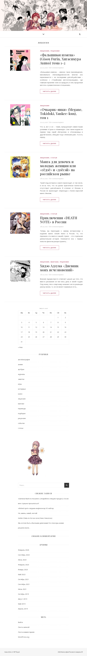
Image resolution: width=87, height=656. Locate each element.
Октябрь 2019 (23, 594)
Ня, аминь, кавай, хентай (27, 513)
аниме (20, 364)
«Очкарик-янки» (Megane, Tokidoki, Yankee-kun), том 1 (61, 113)
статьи (54, 158)
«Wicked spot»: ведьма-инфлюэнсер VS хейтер (36, 508)
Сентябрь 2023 (24, 555)
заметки (21, 379)
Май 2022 (21, 574)
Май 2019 (21, 604)
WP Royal (16, 652)
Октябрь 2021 (23, 579)
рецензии (55, 51)
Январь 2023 (23, 569)
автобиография (24, 359)
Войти (20, 622)
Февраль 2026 (23, 550)
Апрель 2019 (23, 609)
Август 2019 (22, 599)
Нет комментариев (56, 68)
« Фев (20, 347)
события (21, 423)
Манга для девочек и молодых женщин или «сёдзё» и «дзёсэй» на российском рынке (58, 167)
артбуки (21, 369)
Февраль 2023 (23, 565)
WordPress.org (23, 637)
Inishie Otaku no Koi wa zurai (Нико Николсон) (35, 518)
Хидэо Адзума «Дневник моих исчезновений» (59, 267)
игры (20, 384)
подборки (21, 413)
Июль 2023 (22, 560)
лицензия (44, 51)
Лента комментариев (26, 632)
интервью (22, 389)
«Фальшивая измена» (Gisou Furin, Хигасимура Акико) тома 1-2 (60, 59)
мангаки (55, 262)
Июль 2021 (22, 589)
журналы (21, 374)
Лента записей (23, 627)
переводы (22, 408)
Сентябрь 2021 (24, 584)
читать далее (49, 91)
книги (20, 394)
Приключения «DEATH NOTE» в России (58, 219)
